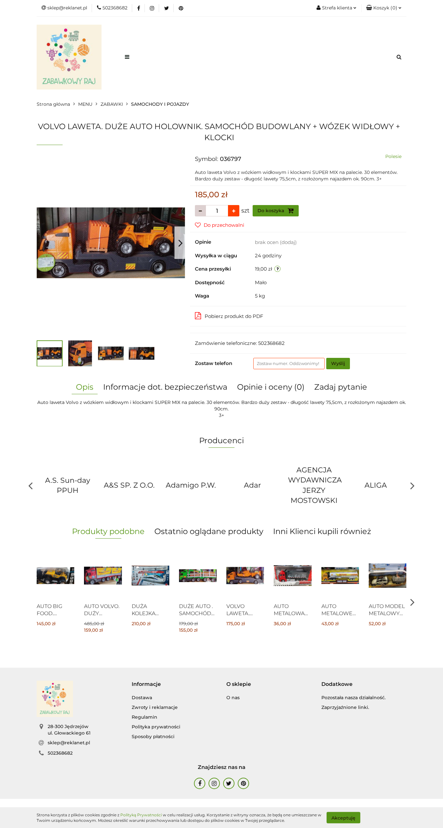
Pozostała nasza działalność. (353, 697)
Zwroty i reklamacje (155, 707)
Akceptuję (343, 818)
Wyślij (338, 363)
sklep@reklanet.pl (69, 743)
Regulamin (144, 717)
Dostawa (142, 697)
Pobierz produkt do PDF (234, 316)
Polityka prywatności (156, 727)
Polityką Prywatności (141, 814)
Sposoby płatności (153, 736)
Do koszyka (271, 210)
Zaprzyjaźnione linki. (345, 707)
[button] (383, 8)
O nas (233, 697)
